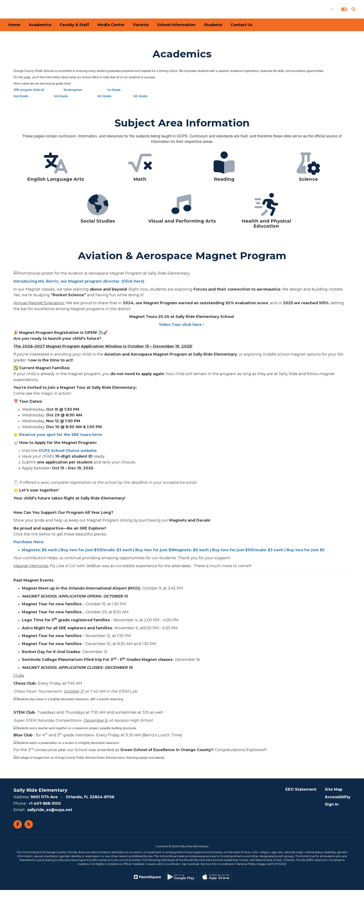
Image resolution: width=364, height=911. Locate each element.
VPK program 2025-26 (28, 90)
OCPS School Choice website (68, 450)
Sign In (332, 804)
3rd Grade (61, 96)
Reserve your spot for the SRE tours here (60, 434)
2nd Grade (21, 96)
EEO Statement (300, 789)
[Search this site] (353, 9)
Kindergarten (73, 90)
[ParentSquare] (147, 877)
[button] (322, 9)
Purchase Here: (29, 542)
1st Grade (114, 90)
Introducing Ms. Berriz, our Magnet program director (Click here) (78, 281)
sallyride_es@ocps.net (49, 809)
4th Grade (104, 96)
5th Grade (140, 96)
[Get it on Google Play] (181, 877)
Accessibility (338, 797)
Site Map (333, 789)
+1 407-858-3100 (45, 803)
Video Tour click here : (181, 324)
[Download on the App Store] (216, 877)
